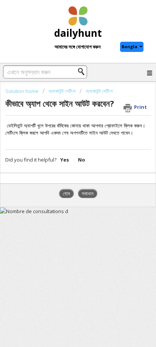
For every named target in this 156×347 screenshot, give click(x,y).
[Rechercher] (83, 71)
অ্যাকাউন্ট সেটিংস (62, 91)
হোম (66, 193)
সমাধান (88, 193)
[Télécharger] (64, 167)
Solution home (22, 91)
